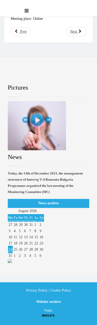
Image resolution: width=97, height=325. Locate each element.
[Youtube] (54, 74)
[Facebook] (16, 74)
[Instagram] (73, 74)
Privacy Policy (37, 290)
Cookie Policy (60, 290)
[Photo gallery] (48, 125)
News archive (48, 203)
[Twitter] (35, 74)
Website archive (48, 302)
